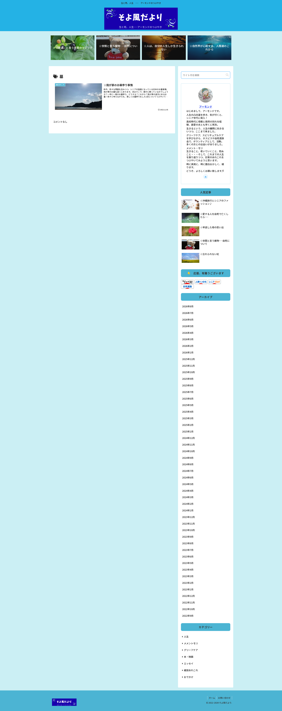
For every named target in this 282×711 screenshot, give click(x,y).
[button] (227, 75)
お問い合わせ (224, 697)
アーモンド (205, 106)
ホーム (212, 697)
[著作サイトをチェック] (206, 177)
